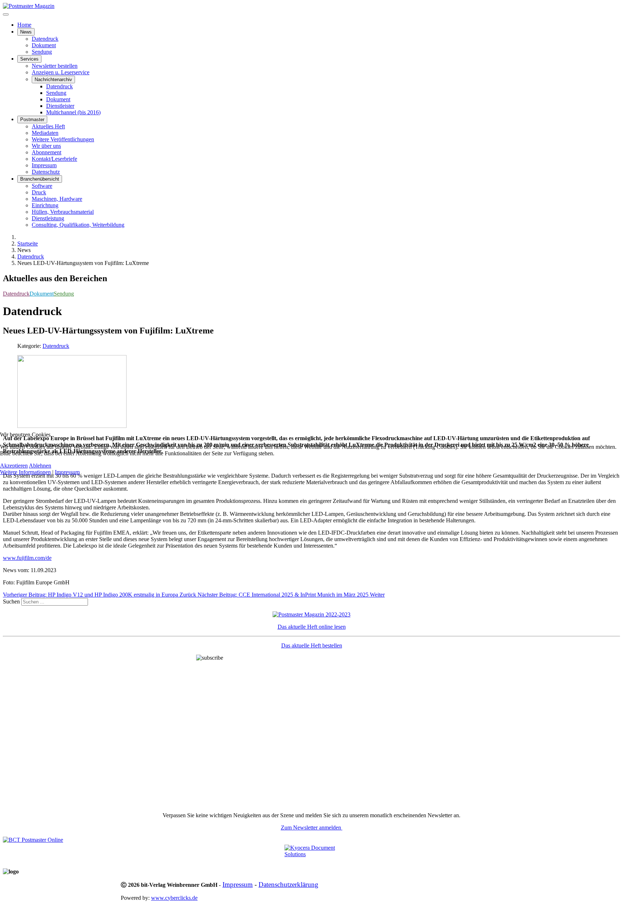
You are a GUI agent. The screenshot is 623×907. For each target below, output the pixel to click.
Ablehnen (40, 466)
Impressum (67, 472)
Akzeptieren (14, 466)
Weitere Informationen (25, 472)
